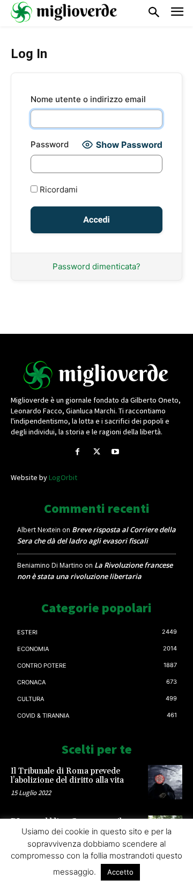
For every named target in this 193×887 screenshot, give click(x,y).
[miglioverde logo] (64, 12)
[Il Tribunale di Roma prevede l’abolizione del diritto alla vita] (165, 782)
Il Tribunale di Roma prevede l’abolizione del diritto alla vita (67, 775)
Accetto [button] (120, 872)
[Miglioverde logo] (96, 375)
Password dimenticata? (96, 266)
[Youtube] (115, 452)
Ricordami (58, 189)
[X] (96, 452)
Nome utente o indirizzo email (88, 99)
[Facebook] (77, 452)
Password (50, 144)
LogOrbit (63, 477)
